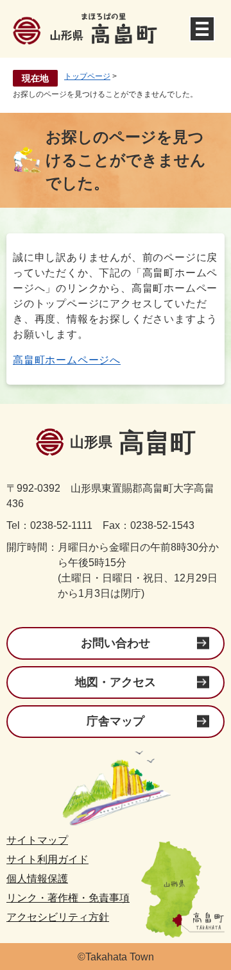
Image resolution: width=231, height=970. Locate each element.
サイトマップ (37, 840)
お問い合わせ (115, 643)
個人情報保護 (37, 878)
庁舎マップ (115, 721)
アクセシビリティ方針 (57, 917)
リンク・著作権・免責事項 (68, 897)
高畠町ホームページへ (67, 360)
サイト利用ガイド (47, 859)
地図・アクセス (115, 682)
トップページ (87, 76)
